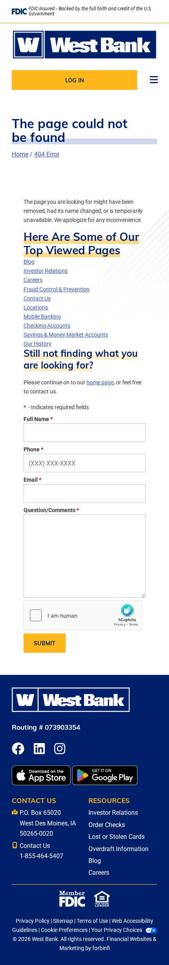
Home (20, 154)
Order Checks (106, 824)
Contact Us (37, 298)
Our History (37, 343)
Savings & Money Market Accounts (66, 334)
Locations (36, 307)
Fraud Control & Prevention (57, 289)
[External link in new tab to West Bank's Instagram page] (59, 749)
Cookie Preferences (64, 929)
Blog (29, 261)
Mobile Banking (42, 316)
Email (32, 479)
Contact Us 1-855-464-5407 (41, 850)
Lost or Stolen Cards (116, 836)
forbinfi (101, 948)
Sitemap (63, 920)
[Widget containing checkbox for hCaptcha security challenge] (83, 615)
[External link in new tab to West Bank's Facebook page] (18, 749)
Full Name (38, 419)
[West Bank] (84, 45)
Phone (33, 449)
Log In (74, 80)
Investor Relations (46, 270)
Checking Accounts (47, 325)
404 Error (46, 154)
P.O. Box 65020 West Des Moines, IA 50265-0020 (48, 822)
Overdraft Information (118, 848)
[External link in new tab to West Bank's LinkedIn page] (39, 749)
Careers (33, 279)
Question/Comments (51, 510)
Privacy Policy (33, 920)
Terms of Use (92, 920)
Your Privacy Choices (116, 929)
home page (100, 382)
